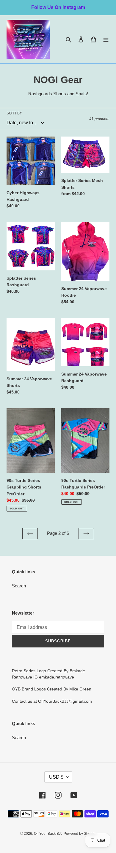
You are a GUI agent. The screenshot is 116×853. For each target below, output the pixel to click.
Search (19, 585)
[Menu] (106, 39)
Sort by (14, 113)
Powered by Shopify (80, 833)
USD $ (56, 777)
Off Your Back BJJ (48, 833)
